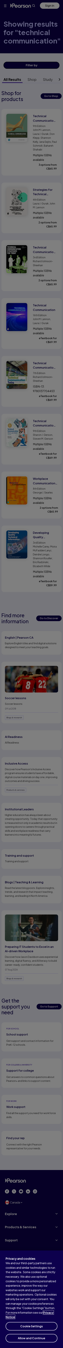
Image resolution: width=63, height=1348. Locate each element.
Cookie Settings (31, 1326)
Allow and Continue (31, 1338)
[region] (31, 1299)
